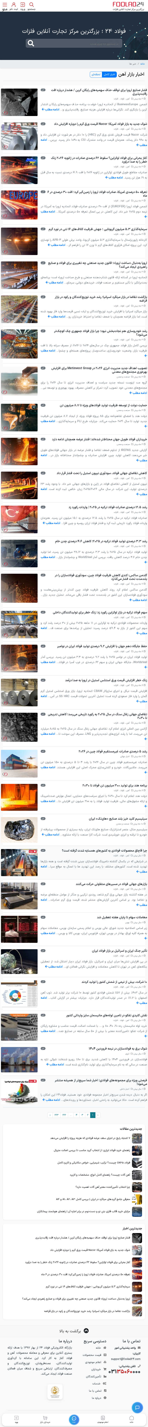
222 (64, 1115)
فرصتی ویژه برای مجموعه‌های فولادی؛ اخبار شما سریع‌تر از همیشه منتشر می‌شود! (101, 1082)
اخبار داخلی (124, 1089)
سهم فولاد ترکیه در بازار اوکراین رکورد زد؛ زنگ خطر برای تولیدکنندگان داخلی (100, 612)
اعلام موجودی (93, 1362)
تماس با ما (95, 1391)
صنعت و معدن (123, 377)
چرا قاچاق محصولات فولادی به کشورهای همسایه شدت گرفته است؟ (104, 850)
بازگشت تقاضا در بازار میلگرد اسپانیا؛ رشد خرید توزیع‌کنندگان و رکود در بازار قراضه (101, 299)
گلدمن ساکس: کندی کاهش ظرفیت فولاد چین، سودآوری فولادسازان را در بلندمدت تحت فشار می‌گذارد (101, 577)
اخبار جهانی (125, 756)
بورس (127, 922)
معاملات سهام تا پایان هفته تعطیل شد (122, 917)
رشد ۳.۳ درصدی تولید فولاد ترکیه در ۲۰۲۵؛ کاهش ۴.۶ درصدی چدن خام (101, 541)
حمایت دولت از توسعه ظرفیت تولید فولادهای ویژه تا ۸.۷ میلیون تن (103, 405)
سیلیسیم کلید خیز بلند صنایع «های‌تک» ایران (118, 819)
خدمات (96, 1384)
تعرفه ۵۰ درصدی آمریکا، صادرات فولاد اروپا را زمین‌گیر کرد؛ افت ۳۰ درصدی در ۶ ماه (97, 194)
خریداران (96, 1369)
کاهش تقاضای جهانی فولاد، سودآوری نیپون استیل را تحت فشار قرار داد (102, 473)
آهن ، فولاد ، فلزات (122, 98)
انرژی (127, 1053)
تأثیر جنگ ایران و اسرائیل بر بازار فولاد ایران (119, 951)
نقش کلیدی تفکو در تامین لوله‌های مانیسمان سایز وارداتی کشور (106, 1015)
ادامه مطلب (51, 110)
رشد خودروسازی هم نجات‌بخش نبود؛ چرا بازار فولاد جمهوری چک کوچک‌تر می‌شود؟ (100, 333)
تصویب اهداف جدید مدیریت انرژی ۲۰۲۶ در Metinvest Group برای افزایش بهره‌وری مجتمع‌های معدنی (99, 370)
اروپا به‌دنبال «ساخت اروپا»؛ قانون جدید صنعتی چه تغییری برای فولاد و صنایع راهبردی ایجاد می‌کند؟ (97, 265)
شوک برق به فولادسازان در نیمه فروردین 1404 (118, 1048)
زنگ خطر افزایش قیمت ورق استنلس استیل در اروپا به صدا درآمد (106, 680)
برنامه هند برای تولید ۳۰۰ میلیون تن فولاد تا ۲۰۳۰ (114, 785)
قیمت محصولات (92, 1355)
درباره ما (96, 1398)
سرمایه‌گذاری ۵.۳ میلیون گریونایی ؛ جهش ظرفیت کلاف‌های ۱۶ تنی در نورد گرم (98, 229)
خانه (142, 64)
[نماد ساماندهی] (55, 1392)
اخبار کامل (109, 75)
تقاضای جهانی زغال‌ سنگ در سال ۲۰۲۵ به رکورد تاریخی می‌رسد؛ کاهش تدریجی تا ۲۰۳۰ (97, 716)
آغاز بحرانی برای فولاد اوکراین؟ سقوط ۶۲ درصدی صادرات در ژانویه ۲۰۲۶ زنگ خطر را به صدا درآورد (99, 160)
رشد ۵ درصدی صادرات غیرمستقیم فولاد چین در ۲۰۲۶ (113, 751)
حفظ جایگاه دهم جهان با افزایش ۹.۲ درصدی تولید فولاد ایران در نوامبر (102, 646)
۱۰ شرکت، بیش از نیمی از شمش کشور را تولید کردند (114, 982)
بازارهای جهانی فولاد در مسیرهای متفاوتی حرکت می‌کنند (111, 884)
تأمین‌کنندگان (93, 1377)
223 (56, 1115)
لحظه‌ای (96, 75)
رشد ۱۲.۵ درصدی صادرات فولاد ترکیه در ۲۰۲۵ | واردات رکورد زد (108, 507)
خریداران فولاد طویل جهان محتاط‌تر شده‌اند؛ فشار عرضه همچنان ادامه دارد (99, 439)
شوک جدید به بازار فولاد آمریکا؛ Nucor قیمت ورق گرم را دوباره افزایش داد (100, 124)
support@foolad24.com (125, 1359)
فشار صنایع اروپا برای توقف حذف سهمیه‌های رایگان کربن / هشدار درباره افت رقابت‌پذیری (99, 92)
